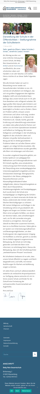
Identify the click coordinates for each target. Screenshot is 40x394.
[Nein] (37, 387)
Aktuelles (19, 15)
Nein (17, 391)
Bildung (5, 323)
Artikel (5, 66)
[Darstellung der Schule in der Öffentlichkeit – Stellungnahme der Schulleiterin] (17, 28)
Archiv (25, 15)
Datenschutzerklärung (10, 343)
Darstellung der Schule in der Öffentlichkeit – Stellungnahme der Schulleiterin (19, 39)
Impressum (7, 340)
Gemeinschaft (7, 326)
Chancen (6, 329)
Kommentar (18, 66)
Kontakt (6, 346)
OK (12, 391)
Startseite (13, 15)
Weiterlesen (26, 391)
